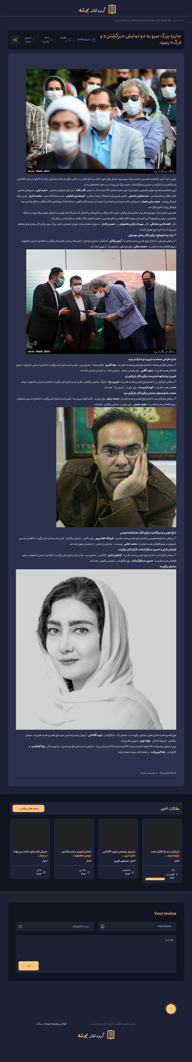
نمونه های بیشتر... (28, 808)
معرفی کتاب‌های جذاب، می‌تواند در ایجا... (30, 854)
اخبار (176, 861)
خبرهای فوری (121, 861)
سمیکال (40, 1024)
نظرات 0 (63, 40)
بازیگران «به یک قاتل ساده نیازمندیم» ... (165, 854)
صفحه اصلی (178, 20)
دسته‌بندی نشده (149, 772)
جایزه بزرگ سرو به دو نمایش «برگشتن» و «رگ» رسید (141, 20)
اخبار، (132, 861)
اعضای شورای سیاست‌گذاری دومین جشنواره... (76, 854)
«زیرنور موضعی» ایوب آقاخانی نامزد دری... (119, 854)
